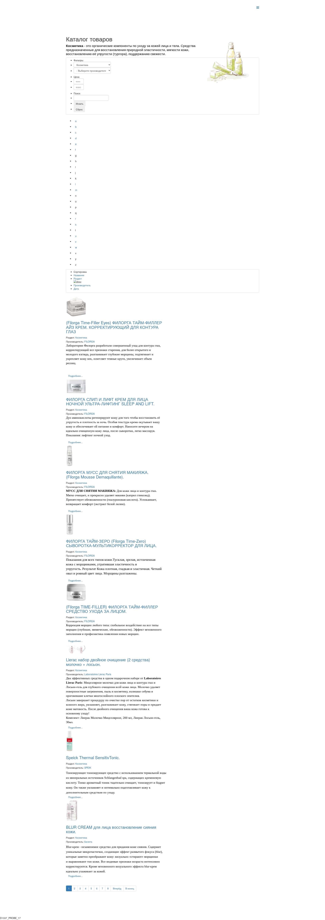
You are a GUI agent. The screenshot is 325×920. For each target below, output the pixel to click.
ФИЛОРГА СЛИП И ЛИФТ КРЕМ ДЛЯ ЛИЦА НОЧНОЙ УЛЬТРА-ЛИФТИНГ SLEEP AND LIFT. (110, 401)
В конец (129, 888)
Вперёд (117, 888)
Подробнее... (75, 375)
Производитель (82, 285)
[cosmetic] (233, 61)
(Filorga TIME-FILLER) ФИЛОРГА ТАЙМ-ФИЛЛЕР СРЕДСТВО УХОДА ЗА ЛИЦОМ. (112, 609)
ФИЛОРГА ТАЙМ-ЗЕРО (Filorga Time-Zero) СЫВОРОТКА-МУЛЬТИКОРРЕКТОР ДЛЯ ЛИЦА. (111, 543)
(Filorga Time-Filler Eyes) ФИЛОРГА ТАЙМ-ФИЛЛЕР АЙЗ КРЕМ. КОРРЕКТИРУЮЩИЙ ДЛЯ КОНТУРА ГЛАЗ (114, 327)
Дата (76, 288)
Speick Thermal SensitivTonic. (93, 757)
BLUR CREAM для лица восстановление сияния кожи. (111, 829)
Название (79, 275)
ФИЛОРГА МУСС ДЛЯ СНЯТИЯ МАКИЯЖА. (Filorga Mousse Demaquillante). (107, 474)
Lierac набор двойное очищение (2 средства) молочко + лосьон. (108, 662)
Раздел (78, 278)
